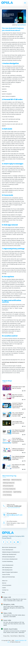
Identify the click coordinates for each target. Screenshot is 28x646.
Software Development (8, 485)
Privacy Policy (6, 636)
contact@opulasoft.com (14, 515)
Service (4, 583)
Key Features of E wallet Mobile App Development (18, 466)
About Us (4, 580)
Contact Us (5, 590)
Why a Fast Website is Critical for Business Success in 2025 (18, 414)
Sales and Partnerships (8, 577)
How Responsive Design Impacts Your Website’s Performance (18, 431)
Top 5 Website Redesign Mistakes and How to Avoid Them (18, 458)
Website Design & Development (11, 552)
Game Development (7, 491)
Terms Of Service (14, 636)
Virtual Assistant (6, 585)
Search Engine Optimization (10, 572)
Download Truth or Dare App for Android (18, 387)
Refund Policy (22, 636)
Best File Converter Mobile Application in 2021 (17, 396)
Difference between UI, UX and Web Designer (18, 449)
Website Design (6, 479)
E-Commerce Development (9, 488)
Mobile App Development (8, 482)
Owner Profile (6, 574)
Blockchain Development (9, 547)
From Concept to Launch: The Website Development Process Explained (18, 440)
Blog (3, 592)
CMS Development (7, 569)
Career (4, 587)
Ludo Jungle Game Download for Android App (18, 423)
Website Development (16, 479)
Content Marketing (7, 494)
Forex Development (7, 549)
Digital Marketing (17, 491)
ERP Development (7, 567)
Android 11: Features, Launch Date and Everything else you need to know (17, 405)
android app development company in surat (13, 363)
